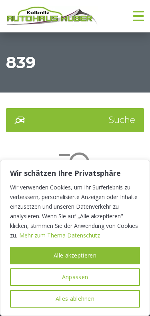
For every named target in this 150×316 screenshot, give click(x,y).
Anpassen (75, 277)
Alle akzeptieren (75, 255)
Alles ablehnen (75, 298)
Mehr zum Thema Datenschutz (59, 235)
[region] (75, 238)
